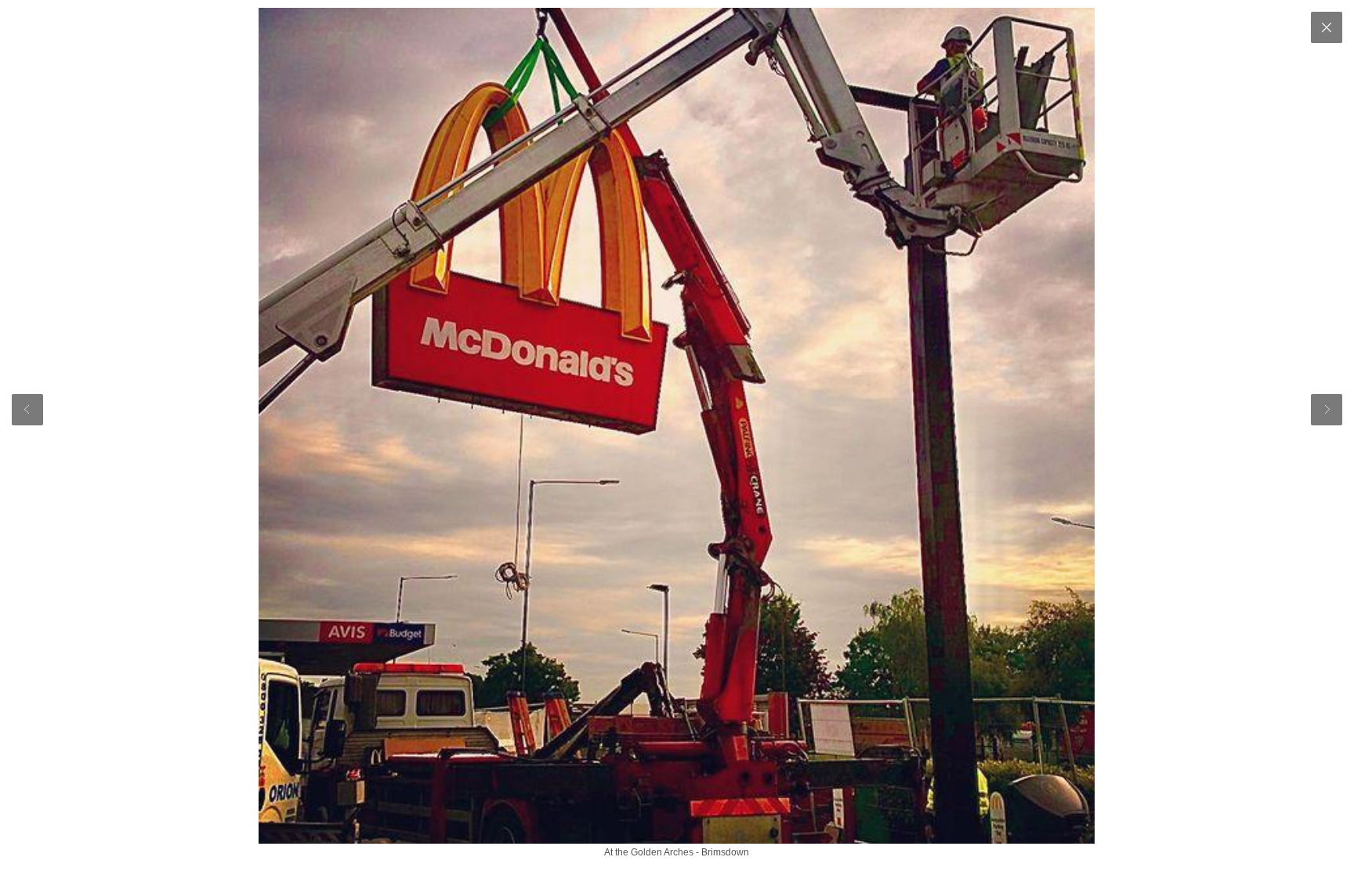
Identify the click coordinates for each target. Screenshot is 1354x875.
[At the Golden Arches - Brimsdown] (676, 426)
